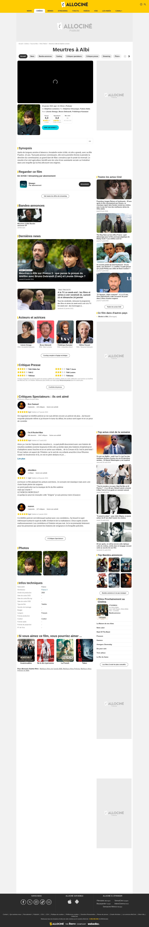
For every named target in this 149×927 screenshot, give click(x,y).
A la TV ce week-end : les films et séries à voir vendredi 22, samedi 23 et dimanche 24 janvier (74, 295)
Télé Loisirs (70, 372)
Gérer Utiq (141, 914)
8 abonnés (31, 407)
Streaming (63, 11)
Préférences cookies (72, 914)
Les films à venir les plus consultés (114, 664)
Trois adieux (101, 653)
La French (65, 663)
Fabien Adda (85, 109)
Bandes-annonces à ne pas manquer (114, 593)
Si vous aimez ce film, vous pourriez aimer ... (50, 636)
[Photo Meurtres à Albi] (29, 563)
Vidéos (86, 11)
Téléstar (31, 376)
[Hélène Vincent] (84, 331)
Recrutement (27, 914)
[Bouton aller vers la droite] (129, 56)
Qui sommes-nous (15, 914)
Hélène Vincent (84, 345)
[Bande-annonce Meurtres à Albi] (28, 119)
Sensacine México (110, 907)
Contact (5, 914)
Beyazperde (101, 904)
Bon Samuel (33, 404)
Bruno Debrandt (65, 111)
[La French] (65, 650)
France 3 (44, 590)
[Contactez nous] (49, 902)
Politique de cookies (57, 914)
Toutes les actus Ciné (114, 307)
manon (31, 506)
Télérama (69, 376)
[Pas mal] (60, 369)
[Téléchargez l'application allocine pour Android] (78, 901)
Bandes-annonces (31, 205)
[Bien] (22, 369)
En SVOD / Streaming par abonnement (36, 176)
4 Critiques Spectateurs (55, 538)
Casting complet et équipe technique (55, 355)
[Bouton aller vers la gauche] (125, 56)
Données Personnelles (88, 914)
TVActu (75, 11)
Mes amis (67, 115)
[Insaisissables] (26, 650)
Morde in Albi (107, 316)
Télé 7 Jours (71, 369)
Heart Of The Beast (103, 632)
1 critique (31, 473)
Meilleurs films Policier (71, 669)
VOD (96, 11)
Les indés (106, 11)
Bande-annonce (114, 613)
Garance (100, 640)
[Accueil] (74, 4)
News (29, 11)
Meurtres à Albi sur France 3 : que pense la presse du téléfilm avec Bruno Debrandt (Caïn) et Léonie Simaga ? (52, 275)
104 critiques (41, 407)
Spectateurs (57, 115)
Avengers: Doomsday (104, 644)
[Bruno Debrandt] (45, 331)
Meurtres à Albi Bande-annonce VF (26, 224)
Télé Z (30, 372)
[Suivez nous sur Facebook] (24, 902)
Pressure (100, 636)
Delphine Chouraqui (71, 109)
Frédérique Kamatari (80, 111)
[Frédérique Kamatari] (65, 331)
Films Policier (43, 43)
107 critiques (41, 509)
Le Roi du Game (102, 657)
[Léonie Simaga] (26, 331)
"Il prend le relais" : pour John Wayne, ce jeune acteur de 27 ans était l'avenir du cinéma (114, 517)
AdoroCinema (119, 904)
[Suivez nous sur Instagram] (36, 902)
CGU (42, 914)
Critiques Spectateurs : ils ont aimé (44, 396)
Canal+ (118, 11)
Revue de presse (65, 380)
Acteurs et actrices (32, 317)
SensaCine (119, 901)
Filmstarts (100, 901)
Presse (47, 115)
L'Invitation (113, 605)
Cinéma (39, 11)
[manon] (21, 507)
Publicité (36, 914)
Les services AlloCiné (129, 914)
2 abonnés (31, 509)
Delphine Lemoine (51, 109)
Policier (69, 106)
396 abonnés (32, 435)
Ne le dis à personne (45, 663)
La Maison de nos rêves (105, 623)
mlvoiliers (32, 470)
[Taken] (84, 650)
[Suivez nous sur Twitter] (30, 902)
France (43, 587)
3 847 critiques (43, 435)
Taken (84, 663)
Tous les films (34, 43)
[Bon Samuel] (21, 405)
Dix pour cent (101, 649)
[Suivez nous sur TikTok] (43, 902)
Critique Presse (30, 365)
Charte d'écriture (115, 914)
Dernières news (30, 236)
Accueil (21, 43)
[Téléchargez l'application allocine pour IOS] (71, 901)
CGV (47, 914)
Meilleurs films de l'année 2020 (51, 669)
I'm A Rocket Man (35, 433)
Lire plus (21, 459)
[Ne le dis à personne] (45, 650)
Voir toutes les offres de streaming (55, 196)
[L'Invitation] (102, 612)
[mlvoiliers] (21, 471)
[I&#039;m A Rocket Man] (21, 434)
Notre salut (100, 628)
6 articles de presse (55, 387)
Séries (50, 11)
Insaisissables (26, 663)
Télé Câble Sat (34, 369)
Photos (24, 548)
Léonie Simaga (52, 111)
